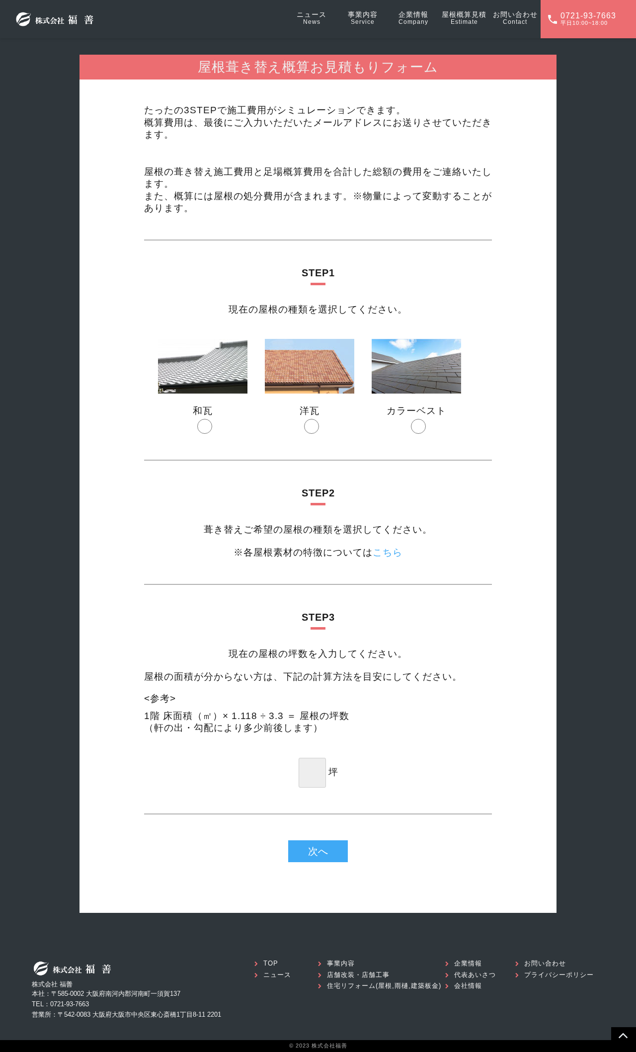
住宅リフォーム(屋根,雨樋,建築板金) (384, 985)
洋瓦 (309, 410)
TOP (270, 963)
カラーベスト (416, 410)
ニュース (277, 974)
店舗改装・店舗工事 (358, 974)
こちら (387, 552)
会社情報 (468, 985)
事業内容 (341, 963)
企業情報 (468, 963)
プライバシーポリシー (559, 974)
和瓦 (203, 410)
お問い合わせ (545, 963)
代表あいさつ (475, 974)
